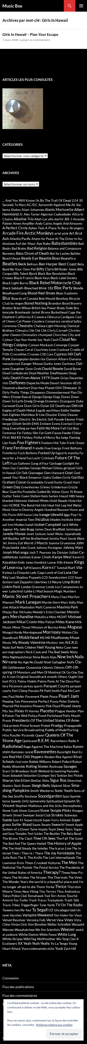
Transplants (55, 900)
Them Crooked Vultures (43, 863)
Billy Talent (20, 274)
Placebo (47, 710)
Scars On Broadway (15, 771)
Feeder (67, 433)
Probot (45, 726)
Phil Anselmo (23, 706)
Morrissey (52, 632)
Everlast (67, 424)
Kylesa (7, 572)
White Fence (48, 935)
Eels (5, 415)
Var (71, 915)
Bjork (33, 273)
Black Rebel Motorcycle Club (55, 282)
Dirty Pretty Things (15, 392)
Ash (5, 238)
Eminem (45, 424)
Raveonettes (45, 751)
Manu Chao (59, 597)
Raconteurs (59, 741)
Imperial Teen (25, 520)
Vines (68, 920)
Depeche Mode (37, 383)
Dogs (56, 397)
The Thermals (57, 877)
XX (20, 943)
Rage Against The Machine (43, 747)
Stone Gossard (29, 811)
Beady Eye (29, 258)
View (60, 920)
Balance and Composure (64, 248)
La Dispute (21, 572)
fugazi (60, 453)
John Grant (28, 548)
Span (66, 796)
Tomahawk (36, 896)
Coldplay (21, 345)
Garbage (55, 463)
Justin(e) (25, 557)
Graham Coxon (14, 482)
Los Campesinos (67, 587)
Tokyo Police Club (14, 896)
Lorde (50, 587)
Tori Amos (58, 896)
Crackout (63, 350)
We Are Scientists (47, 930)
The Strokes (20, 877)
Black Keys (42, 278)
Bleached (31, 288)
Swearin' (58, 824)
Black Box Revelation (52, 274)
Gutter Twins (11, 496)
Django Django (42, 397)
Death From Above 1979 (30, 378)
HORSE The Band (22, 505)
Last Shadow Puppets (25, 577)
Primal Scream (30, 726)
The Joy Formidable (59, 853)
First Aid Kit (12, 437)
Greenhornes (30, 487)
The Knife (35, 857)
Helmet (33, 501)
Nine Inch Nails (70, 656)
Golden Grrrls (61, 477)
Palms (42, 681)
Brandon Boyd (59, 303)
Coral (29, 349)
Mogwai (74, 626)
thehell (41, 843)
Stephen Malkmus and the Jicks (38, 806)
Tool (47, 896)
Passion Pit (36, 691)
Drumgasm (67, 401)
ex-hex (31, 428)
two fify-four (22, 910)
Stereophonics (72, 806)
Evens (56, 424)
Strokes (57, 815)
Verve (51, 920)
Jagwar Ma (10, 529)
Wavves (8, 930)
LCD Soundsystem (54, 577)
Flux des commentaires (19, 995)
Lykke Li (30, 591)
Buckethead (59, 312)
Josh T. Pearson (40, 552)
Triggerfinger (30, 905)
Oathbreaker (16, 667)
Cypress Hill (63, 354)
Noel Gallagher (55, 662)
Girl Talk (22, 473)
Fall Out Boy (69, 428)
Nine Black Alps (45, 657)
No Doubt (36, 662)
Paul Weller (16, 697)
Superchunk (33, 820)
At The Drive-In (66, 239)
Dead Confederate (15, 373)
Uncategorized (65, 910)
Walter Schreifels (59, 924)
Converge (60, 345)
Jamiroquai (73, 529)
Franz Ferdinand (17, 447)
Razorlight (64, 752)
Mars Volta (68, 602)
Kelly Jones (26, 562)
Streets (7, 815)
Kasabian (9, 562)
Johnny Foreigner (49, 547)
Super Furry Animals (57, 820)
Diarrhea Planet (43, 388)
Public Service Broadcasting (23, 730)
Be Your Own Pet (23, 269)
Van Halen (61, 915)
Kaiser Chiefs (41, 557)
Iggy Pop (70, 515)
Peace (53, 697)
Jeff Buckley (10, 538)
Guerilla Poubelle (23, 492)
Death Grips (60, 378)
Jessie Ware (76, 538)
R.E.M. (43, 740)
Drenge (38, 401)
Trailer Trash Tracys (33, 900)
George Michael (41, 468)
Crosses (33, 354)
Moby (63, 627)
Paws (44, 696)
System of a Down (15, 829)
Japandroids (72, 534)
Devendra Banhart (16, 388)
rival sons (21, 762)
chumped (45, 335)
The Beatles (52, 834)
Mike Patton (46, 622)
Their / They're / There (27, 853)
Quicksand (29, 741)
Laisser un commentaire (35, 40)
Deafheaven (59, 373)
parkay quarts (33, 686)
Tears (69, 829)
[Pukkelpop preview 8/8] (22, 108)
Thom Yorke (45, 887)
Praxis (6, 720)
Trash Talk (71, 900)
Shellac (36, 780)
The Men (69, 862)
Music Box (12, 5)
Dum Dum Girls (28, 406)
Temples (21, 834)
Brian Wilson (22, 308)
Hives (44, 500)
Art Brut (75, 233)
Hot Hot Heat (44, 505)
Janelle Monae (14, 533)
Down (75, 397)
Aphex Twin (36, 228)
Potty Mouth (71, 716)
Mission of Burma (44, 627)
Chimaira (21, 330)
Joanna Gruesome (62, 543)
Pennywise (29, 701)
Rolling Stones (37, 766)
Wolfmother (46, 939)
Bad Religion (37, 248)
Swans (46, 824)
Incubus (42, 519)
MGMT (62, 617)
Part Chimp (20, 691)
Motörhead (29, 637)
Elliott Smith (21, 424)
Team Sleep (56, 829)
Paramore (16, 686)
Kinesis (68, 562)
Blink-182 (46, 288)
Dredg (28, 401)
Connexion (10, 978)
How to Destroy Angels (27, 510)
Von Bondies (37, 924)
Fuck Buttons (27, 453)
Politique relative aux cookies (54, 1025)
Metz (52, 617)
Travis (6, 905)
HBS (72, 496)
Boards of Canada (24, 298)
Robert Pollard (62, 762)
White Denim (29, 934)
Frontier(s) (9, 453)
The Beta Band (71, 834)
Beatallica (68, 258)
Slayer (26, 785)
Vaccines (16, 915)
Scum (6, 775)
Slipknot (56, 786)
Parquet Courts (56, 685)
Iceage (44, 514)
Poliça (32, 716)
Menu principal (81, 6)
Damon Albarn (57, 359)
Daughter (17, 369)
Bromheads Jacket (27, 312)
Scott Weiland (40, 771)
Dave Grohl (33, 369)
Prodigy (57, 725)
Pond (42, 716)
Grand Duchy (53, 482)
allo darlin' (56, 219)
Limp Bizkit (71, 582)
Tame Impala (39, 829)
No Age (23, 662)
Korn (46, 567)
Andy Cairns (43, 223)
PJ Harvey (32, 711)
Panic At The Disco (60, 681)
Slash (17, 786)
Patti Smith (52, 691)
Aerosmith (45, 205)
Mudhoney (60, 637)
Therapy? (51, 872)
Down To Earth (12, 401)
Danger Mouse (32, 363)
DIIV (58, 388)
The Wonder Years (15, 882)
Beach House (11, 258)
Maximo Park (67, 607)
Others (62, 677)
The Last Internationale (59, 858)
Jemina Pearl (58, 538)
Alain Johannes (33, 209)
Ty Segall (40, 909)
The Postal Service (46, 867)
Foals (12, 443)
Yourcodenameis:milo (38, 948)
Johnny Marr (73, 547)
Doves (65, 397)
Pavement (32, 697)
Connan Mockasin (41, 345)
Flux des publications (18, 987)
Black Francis (24, 278)
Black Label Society (64, 278)
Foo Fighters (29, 442)
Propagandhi (72, 726)
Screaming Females (64, 771)
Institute (67, 520)
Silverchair (74, 781)
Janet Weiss (55, 534)
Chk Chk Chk (38, 330)
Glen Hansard (54, 473)
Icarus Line (30, 515)
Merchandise (22, 616)
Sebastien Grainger (36, 775)
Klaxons (35, 568)
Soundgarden (50, 795)
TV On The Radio (69, 905)
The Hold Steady (19, 848)
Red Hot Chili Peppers (26, 756)
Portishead (54, 716)
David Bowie (52, 368)
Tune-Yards (47, 905)
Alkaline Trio (24, 219)
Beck (22, 263)
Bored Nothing (36, 303)
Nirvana (9, 662)
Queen (39, 735)
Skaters (7, 786)
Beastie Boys (49, 258)
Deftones (17, 382)
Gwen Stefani (30, 496)
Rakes (68, 747)
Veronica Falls (36, 920)
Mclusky (25, 612)
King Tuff (22, 568)
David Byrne (72, 369)
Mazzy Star (10, 612)
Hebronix (20, 501)
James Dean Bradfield (50, 529)
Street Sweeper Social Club (32, 815)
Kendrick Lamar (45, 562)
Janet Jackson (36, 534)
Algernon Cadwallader (56, 214)
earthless (53, 410)
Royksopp (56, 766)
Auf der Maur (25, 243)
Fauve (56, 433)
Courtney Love (45, 349)
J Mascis (41, 543)
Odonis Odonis (53, 667)
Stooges (77, 811)
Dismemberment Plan (61, 392)
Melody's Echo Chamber (49, 612)
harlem (53, 496)
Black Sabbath (12, 288)
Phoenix (39, 706)
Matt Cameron (46, 607)
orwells (52, 677)
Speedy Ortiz (20, 801)
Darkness (68, 364)
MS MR (45, 638)
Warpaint (78, 924)
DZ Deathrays (60, 406)
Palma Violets (27, 681)
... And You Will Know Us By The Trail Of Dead (36, 200)
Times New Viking (25, 891)
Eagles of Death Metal (18, 410)
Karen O (78, 557)
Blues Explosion (67, 293)
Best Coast (67, 263)
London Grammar (33, 587)
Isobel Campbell (47, 524)
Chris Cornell (57, 330)
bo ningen (17, 303)
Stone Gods (10, 811)
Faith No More (48, 428)
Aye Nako (43, 243)
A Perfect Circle (15, 228)
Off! (68, 667)
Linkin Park (11, 586)
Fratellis (38, 448)
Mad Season (44, 591)
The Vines (75, 877)
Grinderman (59, 487)
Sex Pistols (75, 775)
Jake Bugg (26, 529)
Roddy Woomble (13, 766)
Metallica (41, 617)
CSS (43, 354)
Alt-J (68, 219)
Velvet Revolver (14, 920)
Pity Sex (8, 711)
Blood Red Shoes (41, 293)
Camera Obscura (47, 317)
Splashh (70, 801)
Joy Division (59, 552)
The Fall (62, 838)
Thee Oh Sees (44, 838)
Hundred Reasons (56, 510)
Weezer (68, 929)
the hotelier (40, 848)
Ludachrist (16, 591)
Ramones (17, 752)
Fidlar (76, 433)
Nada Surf (9, 647)
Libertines (40, 582)
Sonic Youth (64, 790)
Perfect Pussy (48, 701)
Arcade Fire (13, 233)
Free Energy (52, 448)
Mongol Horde (12, 632)
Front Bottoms (72, 448)
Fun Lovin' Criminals (40, 458)
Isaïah (29, 525)
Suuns (36, 825)
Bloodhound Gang (14, 293)
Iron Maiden (16, 525)
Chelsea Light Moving (50, 326)
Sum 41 (18, 820)
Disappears (38, 392)
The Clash (25, 838)
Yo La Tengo (59, 943)
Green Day (11, 486)
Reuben (49, 757)
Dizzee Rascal (21, 397)
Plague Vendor (66, 711)
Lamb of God (54, 573)
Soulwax (31, 796)
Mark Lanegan (28, 602)
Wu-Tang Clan (66, 939)
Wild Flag (29, 939)
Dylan (44, 406)
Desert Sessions (61, 383)
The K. (22, 858)
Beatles (9, 263)
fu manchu (72, 453)
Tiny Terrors (47, 891)
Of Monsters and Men (28, 672)
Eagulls (41, 410)
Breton (7, 308)
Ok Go (66, 672)
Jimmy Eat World (20, 543)
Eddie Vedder (71, 410)
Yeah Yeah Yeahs (36, 943)
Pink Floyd (53, 706)
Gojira (47, 477)
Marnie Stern (51, 602)
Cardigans (67, 317)
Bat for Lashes (60, 253)
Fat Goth (45, 433)
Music (7, 642)
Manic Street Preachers (26, 596)
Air (73, 205)
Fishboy (27, 437)
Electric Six (27, 419)
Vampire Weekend (37, 915)
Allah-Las (40, 219)
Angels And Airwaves (67, 223)
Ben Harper (48, 263)
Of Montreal (52, 672)
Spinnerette (37, 801)
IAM (20, 515)
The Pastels (24, 867)
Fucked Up (46, 453)
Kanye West (62, 557)
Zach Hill (70, 949)
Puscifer (15, 735)
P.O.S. (13, 681)
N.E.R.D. (71, 642)
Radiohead (12, 746)
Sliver (67, 786)
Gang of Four (40, 463)
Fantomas (9, 433)
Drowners (52, 401)
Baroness (8, 253)
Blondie (78, 288)
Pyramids (28, 735)
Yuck (59, 948)
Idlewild (57, 514)
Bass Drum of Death (32, 253)
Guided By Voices (48, 492)
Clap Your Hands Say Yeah (32, 340)
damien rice (37, 359)
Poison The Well (16, 716)
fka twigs (62, 437)
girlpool (69, 468)
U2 (50, 910)
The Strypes (38, 877)
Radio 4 (73, 741)
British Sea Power (44, 308)
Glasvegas (35, 473)
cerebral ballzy (71, 321)
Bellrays (32, 264)
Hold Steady (59, 501)
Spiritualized (54, 801)
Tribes (16, 905)
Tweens (8, 910)
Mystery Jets (55, 643)
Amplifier (28, 223)
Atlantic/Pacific (20, 239)
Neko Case (63, 647)
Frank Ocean (75, 443)
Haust (63, 496)
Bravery (76, 303)
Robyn (77, 762)
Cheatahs (25, 325)
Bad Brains (19, 248)
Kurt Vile (75, 567)
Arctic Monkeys (39, 233)
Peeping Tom (11, 701)
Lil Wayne (55, 582)
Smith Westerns (42, 791)
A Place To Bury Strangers (64, 228)
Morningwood (32, 632)
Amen (17, 223)
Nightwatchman (21, 657)
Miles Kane (65, 621)
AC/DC (32, 205)
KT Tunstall (59, 568)
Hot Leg (60, 505)
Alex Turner (32, 214)
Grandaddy (35, 482)
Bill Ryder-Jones (65, 269)
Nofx (70, 662)
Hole (72, 501)
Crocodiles (18, 354)
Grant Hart (71, 482)
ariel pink (61, 233)
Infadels (55, 520)
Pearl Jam (68, 696)
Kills (60, 562)
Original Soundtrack (31, 677)
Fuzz (13, 463)
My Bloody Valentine (28, 642)
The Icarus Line (60, 848)
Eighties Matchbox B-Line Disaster (33, 415)
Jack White (70, 524)
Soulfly (19, 796)
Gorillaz (77, 477)
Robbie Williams (40, 762)
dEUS (77, 383)
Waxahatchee (24, 930)
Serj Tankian (59, 775)
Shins (45, 781)
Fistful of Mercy (44, 437)
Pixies (19, 711)
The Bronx (10, 838)
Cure (49, 354)
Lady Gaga (37, 573)
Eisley (62, 415)
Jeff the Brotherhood (34, 538)
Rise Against (64, 757)
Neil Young (46, 647)
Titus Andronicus (68, 891)
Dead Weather (39, 373)
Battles (75, 253)
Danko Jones (52, 364)
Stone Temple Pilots (55, 810)
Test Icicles (35, 834)
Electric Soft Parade (50, 419)
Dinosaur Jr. (72, 387)
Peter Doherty (69, 701)
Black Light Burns (15, 283)
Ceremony (9, 326)
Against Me (62, 205)
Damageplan (20, 359)
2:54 (75, 200)
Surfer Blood (22, 824)
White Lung (67, 934)
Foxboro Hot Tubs (53, 443)
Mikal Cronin (26, 622)
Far (19, 433)
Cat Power (23, 321)
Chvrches (60, 335)
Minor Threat (21, 627)
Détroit (77, 405)
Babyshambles (64, 243)
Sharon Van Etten (16, 780)
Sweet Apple (74, 825)
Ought (72, 677)
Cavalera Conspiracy (46, 321)
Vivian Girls (19, 924)
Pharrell (7, 706)
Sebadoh (16, 775)
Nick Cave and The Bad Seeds (47, 652)
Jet (4, 543)
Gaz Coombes (20, 468)
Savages (70, 766)
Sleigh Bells (41, 785)
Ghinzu (58, 468)
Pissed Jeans (71, 706)
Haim (44, 496)
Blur (6, 298)
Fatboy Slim (30, 433)
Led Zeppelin (23, 582)
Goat (69, 472)
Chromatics (29, 335)
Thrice (60, 886)
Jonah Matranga (15, 552)
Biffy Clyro (45, 269)
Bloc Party (63, 287)
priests (14, 725)
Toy (16, 900)
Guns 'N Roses (71, 492)
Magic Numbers (65, 591)
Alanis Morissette (59, 209)
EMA (35, 424)
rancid (29, 752)
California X (24, 317)
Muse (74, 637)
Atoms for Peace (42, 239)
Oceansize (33, 667)
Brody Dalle (65, 308)
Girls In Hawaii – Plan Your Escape (30, 34)
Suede (7, 820)
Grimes (45, 487)
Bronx (45, 312)
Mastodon (27, 607)
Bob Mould (47, 298)
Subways (70, 815)
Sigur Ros (58, 780)
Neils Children (26, 647)
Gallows (24, 463)
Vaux (78, 915)
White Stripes (12, 939)
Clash (54, 340)
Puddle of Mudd (55, 730)
